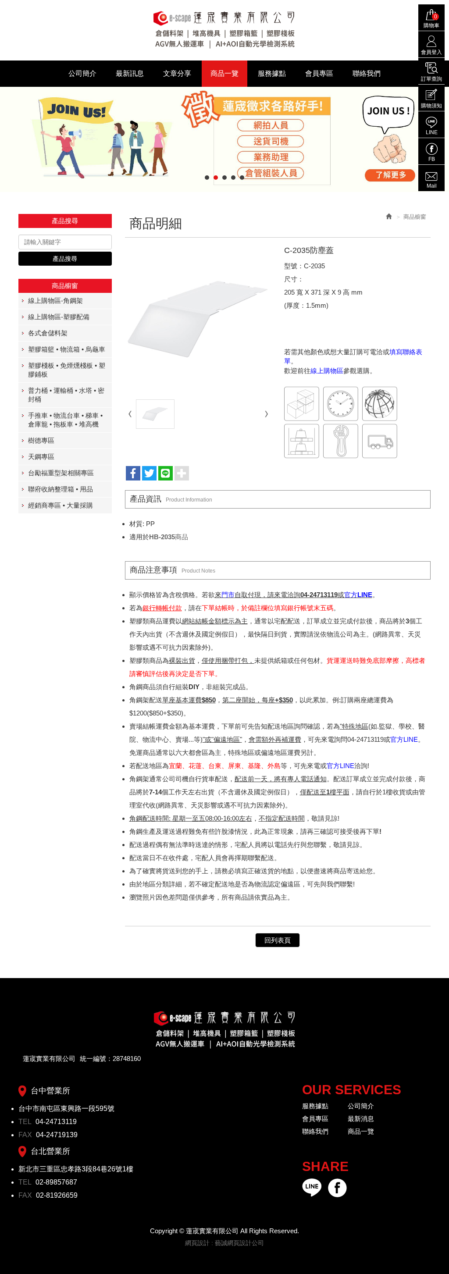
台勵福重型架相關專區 (61, 473)
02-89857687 (56, 1182)
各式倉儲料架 (48, 333)
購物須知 (431, 106)
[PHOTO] (198, 319)
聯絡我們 (315, 1131)
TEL (25, 1121)
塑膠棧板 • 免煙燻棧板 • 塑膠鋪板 (66, 370)
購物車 (431, 21)
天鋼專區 (41, 456)
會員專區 (315, 1118)
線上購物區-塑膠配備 (58, 316)
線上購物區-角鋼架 (55, 300)
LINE (432, 132)
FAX (26, 1135)
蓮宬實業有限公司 (224, 30)
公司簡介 (361, 1106)
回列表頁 (277, 940)
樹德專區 (41, 440)
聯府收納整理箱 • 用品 (60, 489)
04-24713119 (56, 1121)
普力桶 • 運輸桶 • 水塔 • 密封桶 (66, 395)
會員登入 (431, 52)
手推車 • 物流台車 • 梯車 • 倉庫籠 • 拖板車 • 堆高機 (65, 420)
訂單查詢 (431, 79)
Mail (432, 186)
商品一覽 (361, 1131)
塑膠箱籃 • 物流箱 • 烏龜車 (66, 349)
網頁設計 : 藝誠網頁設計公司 (224, 1242)
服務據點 (315, 1106)
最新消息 (361, 1118)
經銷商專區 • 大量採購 (60, 505)
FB (431, 159)
